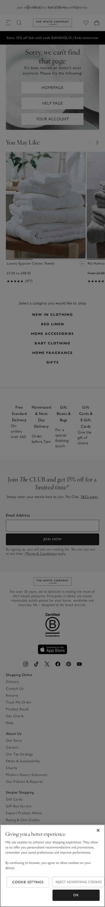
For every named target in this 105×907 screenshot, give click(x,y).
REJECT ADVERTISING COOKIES (79, 882)
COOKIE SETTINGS (28, 882)
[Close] (98, 830)
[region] (52, 865)
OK (76, 895)
